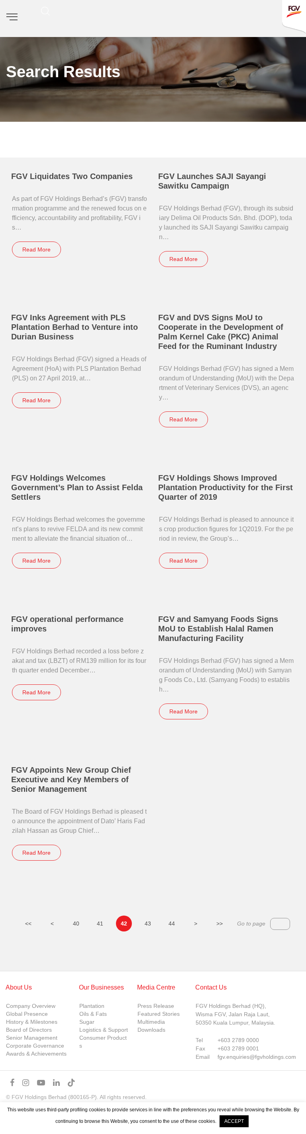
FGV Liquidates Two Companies (72, 176)
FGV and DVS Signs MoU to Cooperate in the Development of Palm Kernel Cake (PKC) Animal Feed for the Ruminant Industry (220, 332)
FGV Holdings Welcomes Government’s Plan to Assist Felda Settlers (77, 487)
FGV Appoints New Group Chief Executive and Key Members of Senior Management (71, 779)
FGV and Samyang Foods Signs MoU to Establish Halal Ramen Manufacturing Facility (218, 629)
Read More (36, 249)
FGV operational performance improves (67, 624)
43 (148, 923)
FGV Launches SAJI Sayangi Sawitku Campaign (212, 181)
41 (100, 923)
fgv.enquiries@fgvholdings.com (257, 1057)
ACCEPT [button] (234, 1121)
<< (28, 923)
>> (219, 923)
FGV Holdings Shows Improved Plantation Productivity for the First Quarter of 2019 (225, 487)
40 (76, 923)
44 (172, 923)
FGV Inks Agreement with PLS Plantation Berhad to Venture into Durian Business (74, 327)
